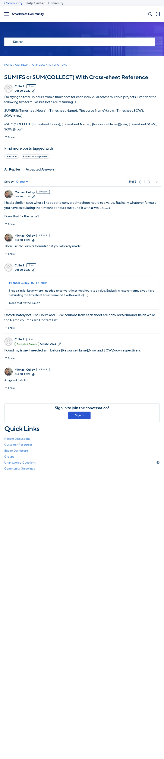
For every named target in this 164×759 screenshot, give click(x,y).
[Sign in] (158, 14)
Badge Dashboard (16, 451)
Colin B (20, 86)
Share (9, 137)
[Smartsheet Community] (28, 14)
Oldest (20, 182)
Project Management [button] (35, 156)
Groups (9, 457)
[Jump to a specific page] (156, 181)
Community (13, 3)
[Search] (150, 14)
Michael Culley (25, 192)
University (55, 3)
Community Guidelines (19, 469)
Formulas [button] (11, 156)
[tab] (12, 169)
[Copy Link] (33, 91)
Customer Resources (18, 445)
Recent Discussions (17, 439)
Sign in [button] (79, 415)
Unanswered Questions (82, 463)
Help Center (35, 3)
